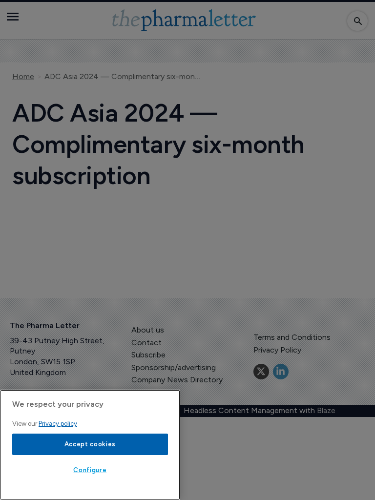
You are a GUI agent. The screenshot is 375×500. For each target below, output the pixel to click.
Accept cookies (90, 444)
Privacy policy (58, 423)
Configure (89, 470)
